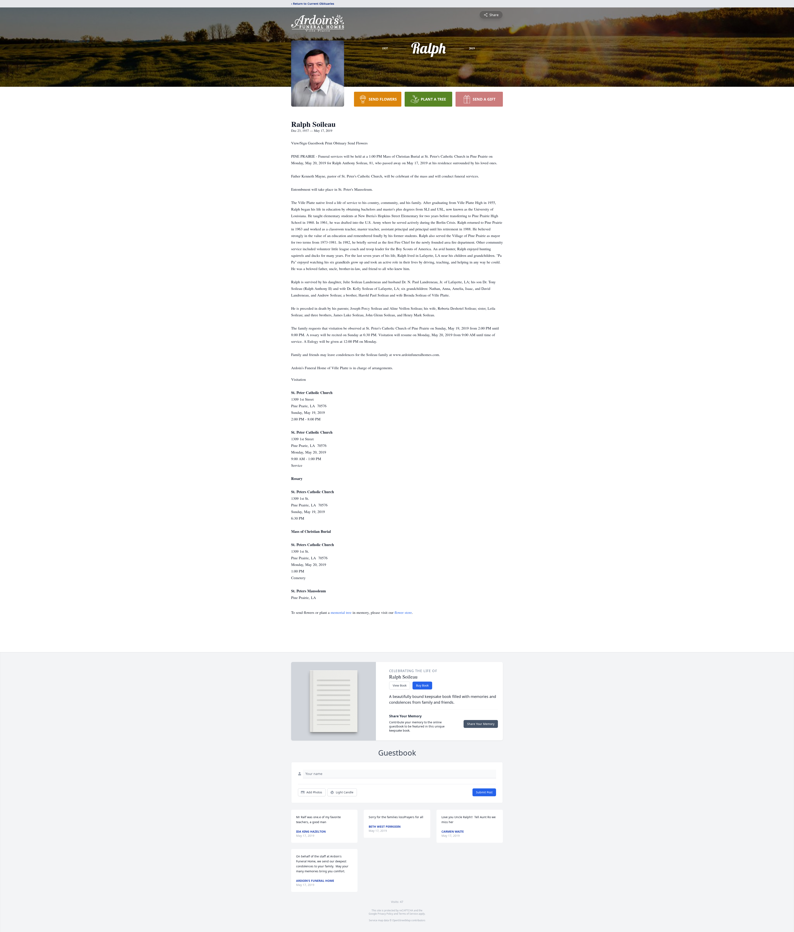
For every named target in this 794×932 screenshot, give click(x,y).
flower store (403, 612)
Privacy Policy (385, 913)
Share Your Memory (480, 724)
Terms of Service (408, 913)
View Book (400, 685)
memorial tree (341, 612)
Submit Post (484, 792)
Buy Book (422, 685)
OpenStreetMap (401, 920)
